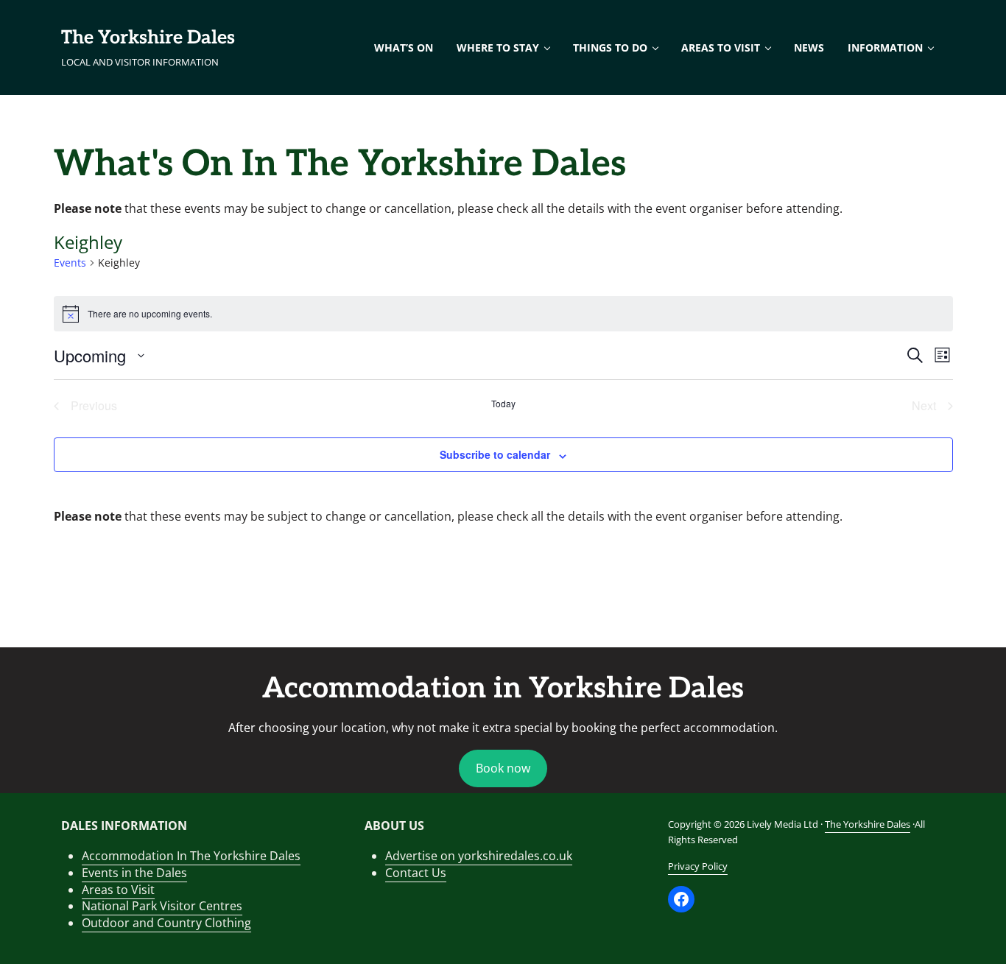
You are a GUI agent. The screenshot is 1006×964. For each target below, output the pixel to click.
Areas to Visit (118, 890)
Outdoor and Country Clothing (166, 923)
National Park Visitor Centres (162, 906)
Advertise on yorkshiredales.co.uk (478, 856)
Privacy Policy (698, 866)
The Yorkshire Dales (148, 38)
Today (503, 403)
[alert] (503, 313)
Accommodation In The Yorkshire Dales (191, 856)
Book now (503, 768)
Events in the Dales (134, 873)
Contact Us (415, 873)
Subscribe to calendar (495, 454)
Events (70, 263)
